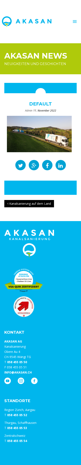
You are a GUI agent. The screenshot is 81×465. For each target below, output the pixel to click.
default (40, 104)
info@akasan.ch (18, 372)
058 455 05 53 (17, 428)
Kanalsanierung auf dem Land (29, 204)
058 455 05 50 (17, 362)
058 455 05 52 (17, 415)
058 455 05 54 (17, 441)
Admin (28, 110)
